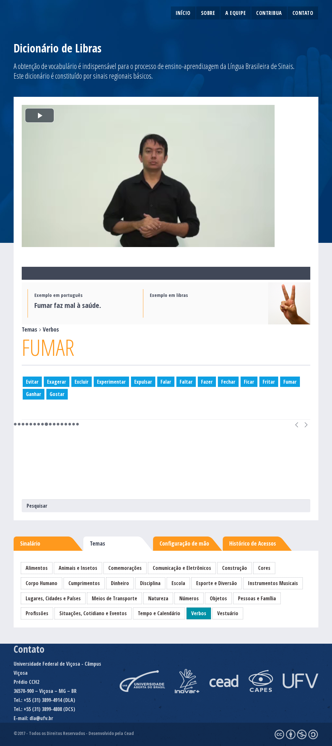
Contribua (269, 13)
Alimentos (37, 567)
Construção (234, 567)
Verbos (198, 613)
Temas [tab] (97, 543)
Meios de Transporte (114, 598)
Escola (178, 583)
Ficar (249, 381)
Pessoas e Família (257, 598)
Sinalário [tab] (30, 543)
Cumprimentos (84, 583)
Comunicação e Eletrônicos (182, 567)
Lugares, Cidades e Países (53, 598)
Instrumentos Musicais (273, 583)
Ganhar (33, 394)
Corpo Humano (41, 583)
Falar (165, 381)
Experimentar (111, 381)
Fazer (207, 381)
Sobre (208, 13)
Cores (264, 567)
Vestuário (227, 613)
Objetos (218, 598)
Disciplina (150, 583)
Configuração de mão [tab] (184, 543)
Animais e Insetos (78, 567)
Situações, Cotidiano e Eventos (93, 613)
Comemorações (125, 567)
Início (183, 13)
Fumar (290, 381)
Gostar (57, 394)
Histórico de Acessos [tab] (252, 543)
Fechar (228, 381)
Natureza (158, 598)
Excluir (82, 381)
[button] (296, 424)
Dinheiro (120, 583)
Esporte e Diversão (216, 583)
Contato (303, 13)
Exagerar (56, 381)
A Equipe (235, 13)
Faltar (186, 381)
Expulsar (143, 381)
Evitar (32, 381)
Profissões (37, 613)
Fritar (269, 381)
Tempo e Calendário (159, 613)
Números (189, 598)
